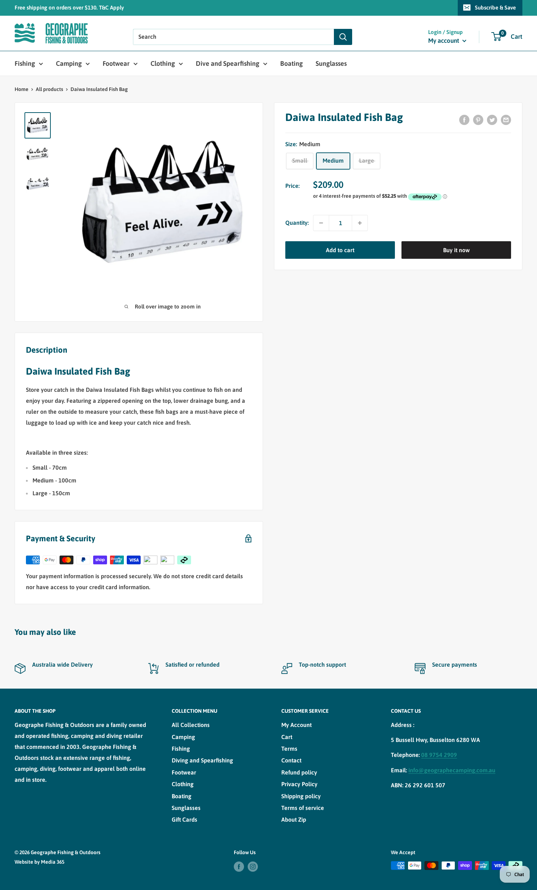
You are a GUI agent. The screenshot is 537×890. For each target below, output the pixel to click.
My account (444, 40)
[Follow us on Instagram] (253, 866)
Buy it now (456, 250)
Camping (69, 63)
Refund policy (299, 772)
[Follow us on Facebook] (239, 866)
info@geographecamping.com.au (451, 770)
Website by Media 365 (39, 862)
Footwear (116, 63)
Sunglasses (331, 63)
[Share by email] (506, 119)
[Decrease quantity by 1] (321, 223)
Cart (286, 737)
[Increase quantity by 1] (359, 223)
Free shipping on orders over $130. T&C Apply (69, 7)
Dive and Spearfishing (227, 63)
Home (21, 89)
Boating (291, 63)
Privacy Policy (299, 784)
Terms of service (302, 807)
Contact (291, 760)
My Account (296, 725)
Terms (289, 748)
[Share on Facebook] (464, 119)
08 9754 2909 (439, 754)
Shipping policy (301, 796)
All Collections (191, 725)
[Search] (343, 37)
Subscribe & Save (495, 7)
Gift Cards (184, 819)
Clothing (163, 63)
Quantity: (297, 222)
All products (49, 89)
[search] (233, 37)
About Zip (293, 819)
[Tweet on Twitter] (492, 119)
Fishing (25, 63)
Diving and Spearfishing (202, 760)
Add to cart (340, 250)
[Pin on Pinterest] (478, 119)
